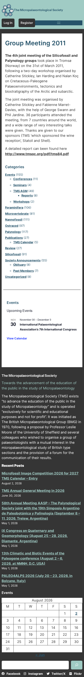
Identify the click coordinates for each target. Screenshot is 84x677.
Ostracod (11, 225)
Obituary (19, 264)
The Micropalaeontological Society (38, 10)
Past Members (23, 270)
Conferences (22, 179)
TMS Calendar (23, 242)
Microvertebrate (17, 213)
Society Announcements (23, 260)
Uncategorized (16, 276)
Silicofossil (13, 254)
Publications (14, 237)
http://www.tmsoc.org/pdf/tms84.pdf (37, 154)
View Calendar (17, 338)
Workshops (21, 201)
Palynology (13, 231)
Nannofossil (13, 219)
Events (10, 174)
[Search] (76, 665)
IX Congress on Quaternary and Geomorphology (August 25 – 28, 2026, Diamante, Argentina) (35, 536)
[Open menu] (58, 22)
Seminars (20, 185)
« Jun (40, 655)
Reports (27, 195)
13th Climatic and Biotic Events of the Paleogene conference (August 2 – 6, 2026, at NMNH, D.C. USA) (33, 558)
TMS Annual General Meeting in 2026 (33, 491)
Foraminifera (14, 207)
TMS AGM (20, 191)
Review (10, 248)
